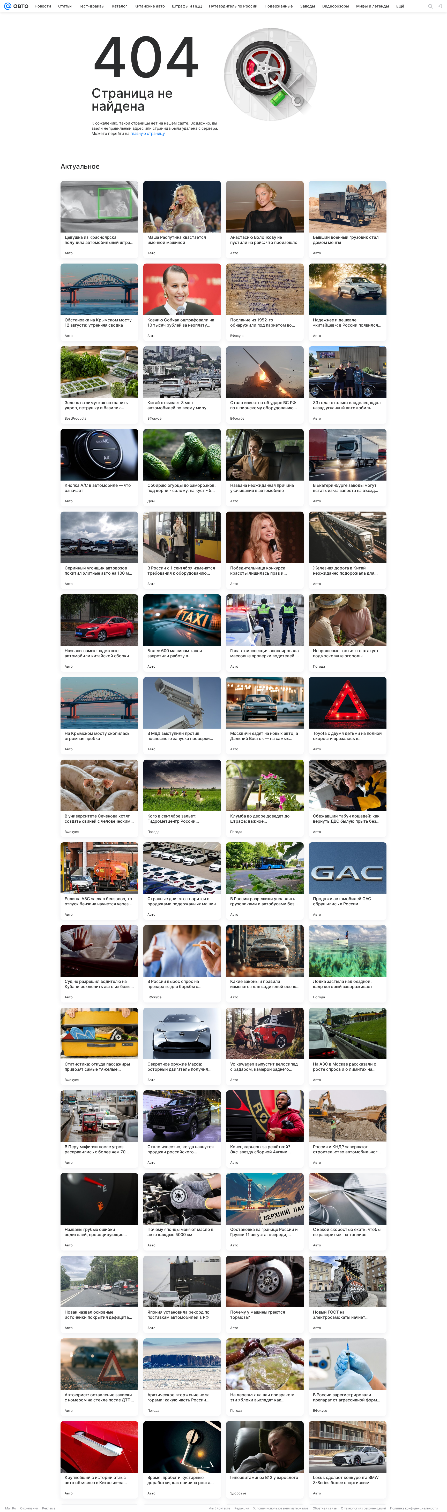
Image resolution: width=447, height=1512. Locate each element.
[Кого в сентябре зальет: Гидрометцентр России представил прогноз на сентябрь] (182, 798)
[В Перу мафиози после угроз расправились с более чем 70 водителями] (99, 1129)
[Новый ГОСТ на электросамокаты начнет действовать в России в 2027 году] (347, 1294)
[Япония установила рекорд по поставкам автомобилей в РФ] (182, 1294)
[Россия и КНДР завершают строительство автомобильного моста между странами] (347, 1129)
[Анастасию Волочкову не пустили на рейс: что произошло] (265, 219)
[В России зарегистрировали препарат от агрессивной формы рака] (347, 1377)
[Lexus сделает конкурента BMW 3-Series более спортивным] (347, 1460)
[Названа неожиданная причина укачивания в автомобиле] (265, 467)
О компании (29, 1508)
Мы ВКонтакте (219, 1508)
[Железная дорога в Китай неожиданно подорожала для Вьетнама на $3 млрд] (347, 550)
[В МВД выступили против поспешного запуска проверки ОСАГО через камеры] (182, 715)
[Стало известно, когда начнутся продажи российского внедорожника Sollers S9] (182, 1129)
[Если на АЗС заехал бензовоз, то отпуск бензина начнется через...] (99, 881)
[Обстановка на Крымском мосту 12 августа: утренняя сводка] (99, 302)
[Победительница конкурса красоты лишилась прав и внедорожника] (265, 550)
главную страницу (147, 133)
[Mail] (7, 6)
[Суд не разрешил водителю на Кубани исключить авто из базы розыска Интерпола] (99, 963)
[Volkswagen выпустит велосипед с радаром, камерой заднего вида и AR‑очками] (265, 1046)
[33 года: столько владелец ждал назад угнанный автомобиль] (347, 385)
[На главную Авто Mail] (19, 6)
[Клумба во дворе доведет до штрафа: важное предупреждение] (265, 798)
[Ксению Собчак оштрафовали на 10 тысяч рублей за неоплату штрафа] (182, 302)
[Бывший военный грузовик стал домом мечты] (347, 219)
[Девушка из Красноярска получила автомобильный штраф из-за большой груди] (99, 219)
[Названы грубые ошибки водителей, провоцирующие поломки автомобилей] (99, 1212)
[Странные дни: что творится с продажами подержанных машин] (182, 881)
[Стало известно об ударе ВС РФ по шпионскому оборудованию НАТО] (265, 385)
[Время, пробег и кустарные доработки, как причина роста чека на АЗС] (182, 1460)
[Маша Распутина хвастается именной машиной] (182, 219)
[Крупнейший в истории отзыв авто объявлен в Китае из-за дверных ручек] (99, 1460)
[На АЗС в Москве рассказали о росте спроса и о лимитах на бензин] (347, 1046)
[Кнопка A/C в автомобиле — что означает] (99, 467)
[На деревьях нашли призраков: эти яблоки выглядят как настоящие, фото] (265, 1377)
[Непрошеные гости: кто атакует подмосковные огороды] (347, 633)
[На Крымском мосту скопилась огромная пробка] (99, 715)
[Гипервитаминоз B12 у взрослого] (265, 1460)
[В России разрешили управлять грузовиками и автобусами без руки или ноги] (265, 881)
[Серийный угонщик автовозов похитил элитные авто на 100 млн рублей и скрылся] (99, 550)
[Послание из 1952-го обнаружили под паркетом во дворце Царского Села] (265, 302)
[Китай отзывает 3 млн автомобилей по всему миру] (182, 385)
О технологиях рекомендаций (363, 1508)
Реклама (48, 1508)
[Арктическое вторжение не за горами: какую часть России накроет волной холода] (182, 1377)
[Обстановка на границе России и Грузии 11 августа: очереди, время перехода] (265, 1212)
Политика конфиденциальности (414, 1508)
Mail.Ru (10, 1508)
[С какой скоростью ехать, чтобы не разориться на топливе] (347, 1212)
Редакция (241, 1508)
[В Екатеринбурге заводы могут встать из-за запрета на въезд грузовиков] (347, 467)
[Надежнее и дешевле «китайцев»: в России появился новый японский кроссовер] (347, 302)
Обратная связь (325, 1508)
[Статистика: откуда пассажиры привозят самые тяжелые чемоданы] (99, 1046)
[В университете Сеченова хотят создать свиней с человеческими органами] (99, 798)
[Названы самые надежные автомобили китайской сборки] (99, 633)
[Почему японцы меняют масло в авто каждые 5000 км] (182, 1212)
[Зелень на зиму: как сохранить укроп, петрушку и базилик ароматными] (99, 385)
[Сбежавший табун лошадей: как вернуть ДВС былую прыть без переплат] (347, 798)
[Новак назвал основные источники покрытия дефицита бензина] (99, 1294)
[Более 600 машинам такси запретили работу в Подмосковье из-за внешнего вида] (182, 633)
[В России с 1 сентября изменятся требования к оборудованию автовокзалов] (182, 550)
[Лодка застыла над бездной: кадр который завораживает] (347, 963)
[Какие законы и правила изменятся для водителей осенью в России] (265, 963)
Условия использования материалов (281, 1508)
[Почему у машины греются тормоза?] (265, 1294)
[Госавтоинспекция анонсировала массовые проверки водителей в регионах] (265, 633)
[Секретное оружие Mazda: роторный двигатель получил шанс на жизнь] (182, 1046)
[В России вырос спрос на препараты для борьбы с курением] (182, 963)
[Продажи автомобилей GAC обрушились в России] (347, 881)
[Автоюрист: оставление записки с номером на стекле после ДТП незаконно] (99, 1377)
